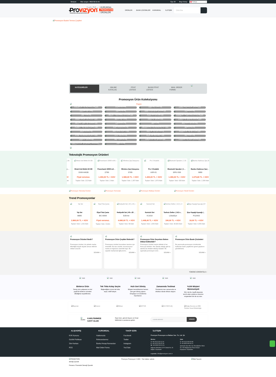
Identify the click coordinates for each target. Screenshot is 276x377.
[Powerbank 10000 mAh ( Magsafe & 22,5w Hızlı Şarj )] (103, 161)
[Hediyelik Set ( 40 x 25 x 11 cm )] (103, 204)
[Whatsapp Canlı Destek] (199, 89)
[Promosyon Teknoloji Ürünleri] (85, 191)
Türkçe (194, 2)
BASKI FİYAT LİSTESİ (152, 88)
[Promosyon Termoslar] (120, 191)
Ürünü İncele (72, 163)
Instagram (127, 343)
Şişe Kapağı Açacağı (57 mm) (175, 212)
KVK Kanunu (74, 335)
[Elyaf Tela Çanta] (79, 204)
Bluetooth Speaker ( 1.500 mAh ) (176, 169)
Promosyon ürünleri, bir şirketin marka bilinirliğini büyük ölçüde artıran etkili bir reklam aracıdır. (83, 246)
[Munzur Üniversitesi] (194, 306)
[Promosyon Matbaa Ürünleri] (155, 191)
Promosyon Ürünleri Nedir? (81, 239)
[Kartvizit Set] (126, 204)
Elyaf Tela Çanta (80, 212)
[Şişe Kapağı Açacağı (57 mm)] (173, 204)
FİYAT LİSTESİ (132, 88)
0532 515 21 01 (90, 2)
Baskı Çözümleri (143, 10)
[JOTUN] (126, 306)
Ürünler (128, 10)
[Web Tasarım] (199, 359)
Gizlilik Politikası (75, 339)
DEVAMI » (97, 252)
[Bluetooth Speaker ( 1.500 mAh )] (173, 161)
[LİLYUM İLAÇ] (149, 306)
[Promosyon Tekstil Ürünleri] (190, 191)
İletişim (168, 10)
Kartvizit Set (126, 212)
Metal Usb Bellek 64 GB (80, 169)
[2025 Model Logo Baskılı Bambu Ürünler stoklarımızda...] (138, 20)
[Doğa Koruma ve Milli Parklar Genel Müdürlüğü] (172, 307)
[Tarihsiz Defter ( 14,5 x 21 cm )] (149, 204)
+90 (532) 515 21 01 (159, 345)
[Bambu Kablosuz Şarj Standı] (196, 161)
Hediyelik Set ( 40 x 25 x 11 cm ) (105, 212)
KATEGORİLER (81, 87)
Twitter (126, 339)
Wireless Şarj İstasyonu (126, 169)
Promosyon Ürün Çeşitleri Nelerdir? (119, 239)
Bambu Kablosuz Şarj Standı (198, 169)
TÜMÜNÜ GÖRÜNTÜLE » (198, 272)
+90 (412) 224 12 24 (158, 341)
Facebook (127, 335)
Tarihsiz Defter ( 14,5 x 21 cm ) (151, 212)
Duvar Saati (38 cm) (196, 212)
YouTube (127, 347)
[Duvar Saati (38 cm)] (196, 204)
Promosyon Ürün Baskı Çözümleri (189, 239)
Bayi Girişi (183, 2)
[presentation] (71, 307)
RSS (71, 347)
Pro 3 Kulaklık (149, 169)
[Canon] (81, 306)
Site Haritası (73, 343)
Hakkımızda (100, 335)
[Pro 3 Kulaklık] (149, 161)
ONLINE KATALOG (112, 88)
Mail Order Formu (103, 347)
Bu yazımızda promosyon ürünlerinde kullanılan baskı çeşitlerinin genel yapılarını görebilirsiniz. (190, 246)
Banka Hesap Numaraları (106, 343)
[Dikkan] (104, 306)
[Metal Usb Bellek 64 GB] (79, 161)
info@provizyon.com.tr (165, 353)
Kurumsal (157, 10)
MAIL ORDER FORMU (175, 88)
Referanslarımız (102, 339)
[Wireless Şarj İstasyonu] (126, 161)
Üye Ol (173, 2)
